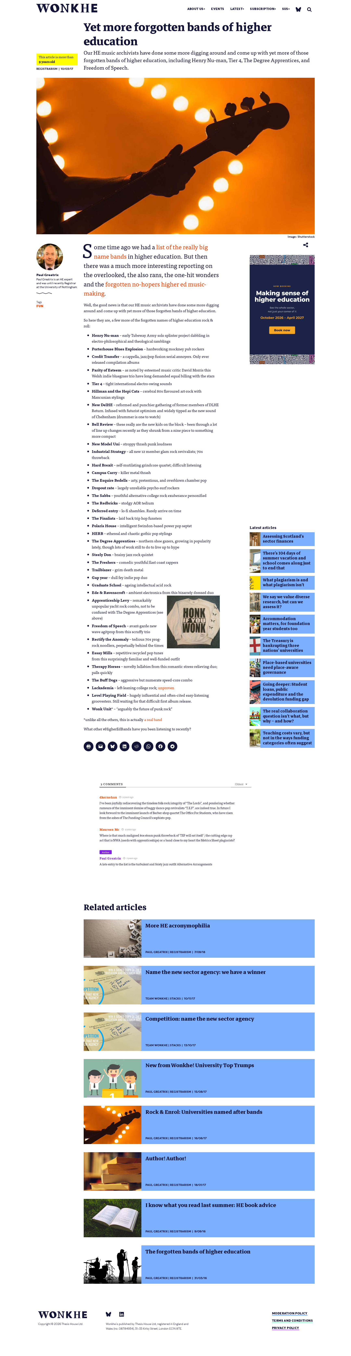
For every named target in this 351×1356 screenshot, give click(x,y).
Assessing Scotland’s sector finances (283, 539)
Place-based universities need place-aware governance (287, 667)
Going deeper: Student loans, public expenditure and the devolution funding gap (286, 692)
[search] (309, 9)
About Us (195, 9)
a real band (152, 719)
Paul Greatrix (47, 275)
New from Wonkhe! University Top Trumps (199, 1065)
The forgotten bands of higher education (197, 1251)
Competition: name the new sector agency (199, 1018)
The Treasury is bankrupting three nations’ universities (283, 645)
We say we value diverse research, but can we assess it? (286, 602)
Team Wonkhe (156, 998)
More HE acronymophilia (177, 925)
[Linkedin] (120, 1314)
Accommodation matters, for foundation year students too (286, 623)
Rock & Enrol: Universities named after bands (203, 1112)
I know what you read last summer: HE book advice (210, 1205)
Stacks (175, 998)
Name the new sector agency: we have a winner (205, 972)
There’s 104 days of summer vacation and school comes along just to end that (287, 560)
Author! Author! (165, 1158)
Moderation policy (290, 1313)
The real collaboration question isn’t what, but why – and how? (286, 716)
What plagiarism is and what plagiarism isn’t (285, 582)
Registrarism (46, 68)
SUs (285, 9)
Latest (236, 9)
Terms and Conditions (292, 1320)
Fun (39, 306)
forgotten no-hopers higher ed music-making (145, 288)
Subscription (262, 9)
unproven (166, 687)
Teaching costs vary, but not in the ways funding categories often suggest (287, 738)
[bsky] (298, 9)
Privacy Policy (285, 1328)
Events (217, 9)
